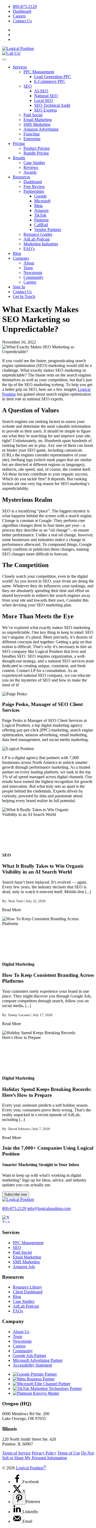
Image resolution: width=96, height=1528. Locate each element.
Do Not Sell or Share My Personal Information (48, 1455)
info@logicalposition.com (49, 1208)
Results (19, 158)
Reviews (30, 167)
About (28, 263)
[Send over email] (17, 1521)
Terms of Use (68, 1453)
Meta (38, 205)
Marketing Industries (40, 244)
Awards (30, 172)
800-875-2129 (25, 6)
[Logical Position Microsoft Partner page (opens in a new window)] (41, 1383)
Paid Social (32, 115)
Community (33, 277)
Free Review (34, 186)
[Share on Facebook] (17, 1481)
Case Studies (34, 162)
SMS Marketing (36, 124)
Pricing (19, 143)
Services (20, 67)
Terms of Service (16, 1453)
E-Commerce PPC (49, 81)
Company (21, 258)
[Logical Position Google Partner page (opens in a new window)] (35, 1374)
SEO (27, 86)
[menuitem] (53, 6)
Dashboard (22, 11)
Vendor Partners (47, 229)
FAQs (18, 1311)
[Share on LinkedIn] (17, 1511)
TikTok (40, 215)
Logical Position (31, 1468)
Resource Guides (37, 234)
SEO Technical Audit (52, 105)
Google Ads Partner (29, 1355)
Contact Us (22, 21)
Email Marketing (37, 119)
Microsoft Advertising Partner (38, 1360)
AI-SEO (41, 91)
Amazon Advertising (40, 129)
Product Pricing (36, 148)
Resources (21, 177)
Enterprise (32, 138)
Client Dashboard (27, 1292)
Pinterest (41, 220)
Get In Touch (24, 296)
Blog (17, 253)
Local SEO (43, 100)
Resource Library (27, 1287)
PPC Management (38, 72)
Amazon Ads (24, 1266)
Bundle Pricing (36, 153)
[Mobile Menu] (4, 59)
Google (40, 196)
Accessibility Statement (32, 1365)
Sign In (19, 287)
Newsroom (32, 272)
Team (28, 268)
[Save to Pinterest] (19, 1499)
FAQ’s (29, 248)
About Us (21, 1331)
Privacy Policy (44, 1453)
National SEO (46, 95)
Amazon (41, 210)
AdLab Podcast (36, 239)
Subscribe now (15, 1194)
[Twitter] (8, 1222)
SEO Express (45, 110)
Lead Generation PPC (52, 76)
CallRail (41, 224)
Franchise (31, 134)
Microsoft (42, 201)
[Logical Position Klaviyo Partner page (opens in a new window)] (36, 1393)
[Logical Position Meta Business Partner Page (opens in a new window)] (34, 1379)
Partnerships (33, 191)
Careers (19, 16)
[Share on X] (17, 1491)
